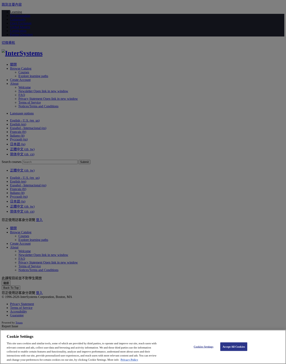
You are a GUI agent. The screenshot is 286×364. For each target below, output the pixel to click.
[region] (143, 347)
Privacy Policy (129, 359)
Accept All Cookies (234, 346)
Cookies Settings (203, 346)
